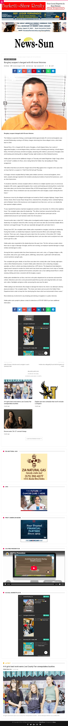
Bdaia (54, 722)
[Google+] (34, 724)
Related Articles (33, 371)
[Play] (5, 584)
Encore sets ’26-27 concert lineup (15, 431)
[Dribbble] (37, 724)
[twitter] (19, 71)
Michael (7, 66)
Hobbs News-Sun (7, 669)
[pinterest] (34, 71)
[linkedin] (38, 71)
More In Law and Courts (33, 376)
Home (5, 57)
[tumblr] (43, 71)
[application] (34, 568)
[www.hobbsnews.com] (34, 36)
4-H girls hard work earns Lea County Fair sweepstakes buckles (17, 402)
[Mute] (60, 584)
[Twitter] (30, 724)
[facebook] (14, 71)
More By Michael (33, 373)
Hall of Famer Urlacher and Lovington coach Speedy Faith (16, 364)
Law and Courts (12, 57)
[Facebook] (27, 724)
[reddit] (29, 71)
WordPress (42, 722)
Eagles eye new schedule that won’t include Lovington (49, 402)
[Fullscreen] (62, 584)
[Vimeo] (40, 724)
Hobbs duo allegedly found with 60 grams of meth (51, 364)
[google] (24, 71)
